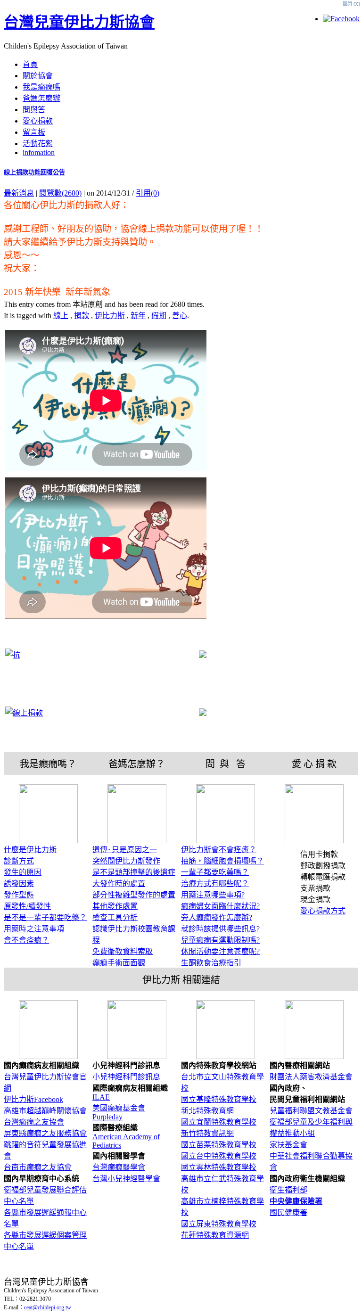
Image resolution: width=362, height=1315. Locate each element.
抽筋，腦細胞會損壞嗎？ (222, 861)
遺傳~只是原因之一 (124, 850)
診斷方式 (19, 861)
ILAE (101, 1097)
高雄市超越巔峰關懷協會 (45, 1111)
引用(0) (147, 193)
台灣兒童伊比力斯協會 (79, 22)
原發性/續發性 (27, 906)
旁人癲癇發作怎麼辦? (216, 917)
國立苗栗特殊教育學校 (218, 1145)
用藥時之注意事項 (34, 929)
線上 (60, 316)
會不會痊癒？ (26, 940)
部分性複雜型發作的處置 (133, 895)
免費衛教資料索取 (122, 951)
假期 (158, 316)
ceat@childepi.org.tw (47, 1307)
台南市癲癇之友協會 (38, 1167)
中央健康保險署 (296, 1201)
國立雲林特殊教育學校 (218, 1167)
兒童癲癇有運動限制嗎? (220, 940)
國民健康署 (288, 1212)
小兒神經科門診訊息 (126, 1077)
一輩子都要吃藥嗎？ (215, 872)
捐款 (81, 316)
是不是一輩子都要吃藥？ (45, 917)
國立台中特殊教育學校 (218, 1156)
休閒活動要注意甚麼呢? (220, 951)
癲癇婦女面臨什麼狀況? (220, 906)
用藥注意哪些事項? (213, 895)
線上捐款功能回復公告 (34, 172)
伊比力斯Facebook (33, 1099)
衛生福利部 (288, 1190)
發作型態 (19, 895)
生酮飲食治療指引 (211, 963)
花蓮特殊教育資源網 (215, 1235)
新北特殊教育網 (207, 1111)
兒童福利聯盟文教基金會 (311, 1111)
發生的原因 (22, 872)
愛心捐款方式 (323, 911)
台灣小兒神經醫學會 (126, 1179)
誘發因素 (19, 883)
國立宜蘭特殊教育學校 (218, 1122)
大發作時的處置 (118, 883)
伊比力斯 (110, 316)
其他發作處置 (115, 906)
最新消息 (19, 193)
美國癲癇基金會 (118, 1108)
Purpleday (107, 1117)
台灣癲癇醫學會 (118, 1167)
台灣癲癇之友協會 (34, 1122)
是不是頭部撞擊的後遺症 (133, 872)
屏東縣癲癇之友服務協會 (45, 1133)
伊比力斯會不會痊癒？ (218, 850)
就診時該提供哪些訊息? (220, 929)
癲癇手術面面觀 (118, 963)
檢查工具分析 (115, 917)
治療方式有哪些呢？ (215, 883)
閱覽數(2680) (60, 193)
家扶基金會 (288, 1145)
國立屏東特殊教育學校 (218, 1224)
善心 (179, 316)
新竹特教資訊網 (207, 1133)
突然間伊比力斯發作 (126, 861)
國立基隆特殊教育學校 (218, 1099)
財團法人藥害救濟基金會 (311, 1077)
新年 (138, 316)
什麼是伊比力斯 (30, 850)
